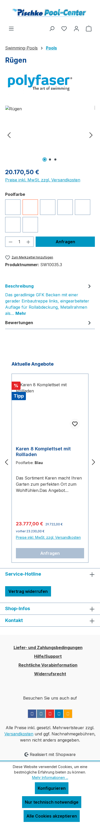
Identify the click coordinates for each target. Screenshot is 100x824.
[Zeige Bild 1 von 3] (45, 159)
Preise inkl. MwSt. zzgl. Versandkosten (42, 179)
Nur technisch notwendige (51, 802)
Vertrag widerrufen (28, 591)
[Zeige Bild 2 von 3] (50, 159)
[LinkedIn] (59, 714)
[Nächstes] (91, 134)
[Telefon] (68, 714)
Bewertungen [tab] (19, 322)
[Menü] (11, 28)
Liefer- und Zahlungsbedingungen (48, 647)
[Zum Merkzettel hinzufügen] (75, 424)
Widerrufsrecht (50, 673)
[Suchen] (52, 28)
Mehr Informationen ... (50, 777)
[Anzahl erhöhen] (28, 242)
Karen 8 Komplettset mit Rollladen (43, 451)
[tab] (48, 299)
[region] (50, 135)
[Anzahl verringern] (10, 242)
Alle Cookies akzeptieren (51, 816)
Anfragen (50, 553)
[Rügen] (50, 135)
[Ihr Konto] (76, 28)
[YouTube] (50, 714)
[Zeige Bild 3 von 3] (55, 159)
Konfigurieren (52, 788)
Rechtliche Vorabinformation (47, 665)
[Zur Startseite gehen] (50, 12)
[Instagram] (41, 714)
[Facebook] (32, 714)
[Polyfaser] (50, 82)
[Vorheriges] (9, 134)
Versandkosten (18, 733)
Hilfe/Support (48, 656)
